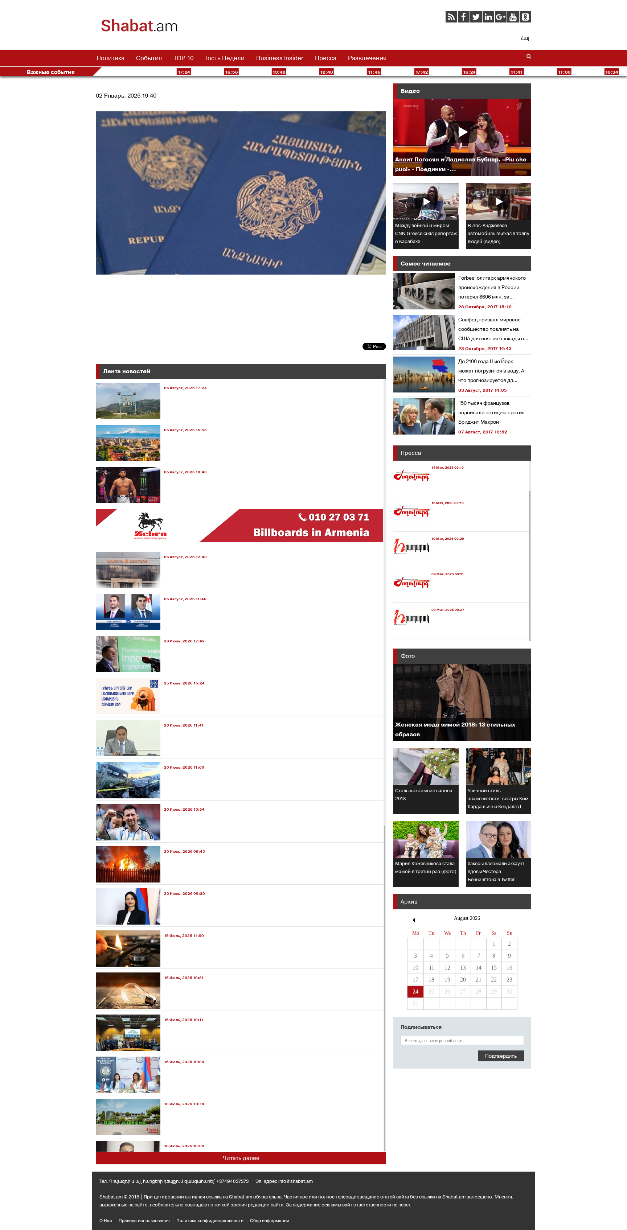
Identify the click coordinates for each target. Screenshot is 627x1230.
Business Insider (279, 58)
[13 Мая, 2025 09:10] (428, 524)
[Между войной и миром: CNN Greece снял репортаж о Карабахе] (426, 201)
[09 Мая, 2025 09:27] (428, 631)
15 (494, 967)
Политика (110, 58)
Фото (408, 656)
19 (447, 979)
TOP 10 (183, 58)
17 (415, 979)
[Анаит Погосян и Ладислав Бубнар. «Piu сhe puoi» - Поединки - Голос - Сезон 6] (462, 137)
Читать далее (241, 1158)
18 (431, 979)
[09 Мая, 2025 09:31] (428, 596)
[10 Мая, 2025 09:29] (428, 560)
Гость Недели (225, 58)
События (149, 58)
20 (463, 979)
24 (415, 991)
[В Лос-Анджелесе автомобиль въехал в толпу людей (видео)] (498, 201)
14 (478, 967)
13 (463, 967)
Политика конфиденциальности (209, 1220)
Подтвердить (501, 1056)
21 (478, 979)
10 (415, 967)
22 (494, 979)
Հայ (525, 38)
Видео (410, 91)
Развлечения (367, 58)
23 (509, 979)
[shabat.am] (139, 30)
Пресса (325, 58)
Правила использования (144, 1220)
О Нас (105, 1220)
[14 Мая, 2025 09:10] (428, 489)
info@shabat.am (295, 1181)
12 (447, 967)
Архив (409, 901)
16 (509, 967)
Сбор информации (269, 1220)
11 (431, 967)
